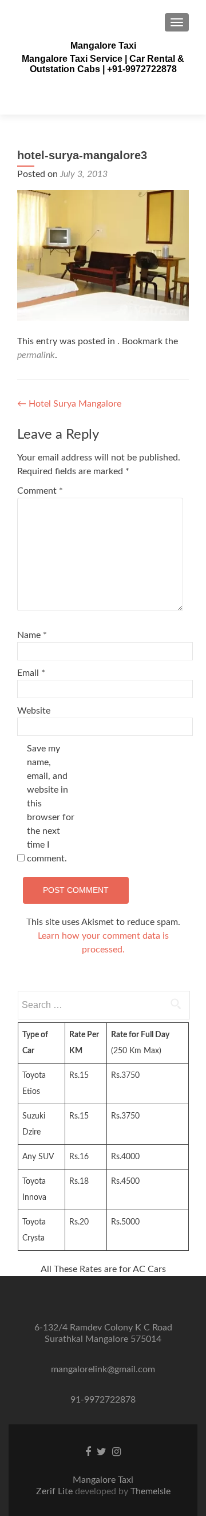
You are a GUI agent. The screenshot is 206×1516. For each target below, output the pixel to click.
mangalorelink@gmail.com (103, 1369)
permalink (36, 355)
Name (32, 635)
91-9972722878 (103, 1399)
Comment (40, 490)
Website (33, 710)
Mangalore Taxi (103, 45)
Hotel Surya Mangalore (69, 403)
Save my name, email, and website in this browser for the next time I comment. (50, 803)
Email (31, 673)
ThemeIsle (150, 1491)
